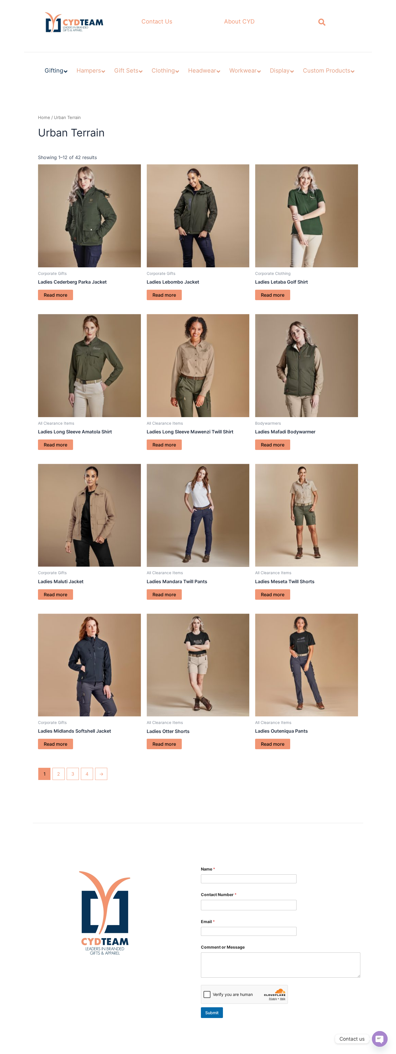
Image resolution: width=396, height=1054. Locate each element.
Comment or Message (223, 947)
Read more (55, 295)
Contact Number (219, 894)
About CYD (239, 21)
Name (208, 868)
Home (44, 117)
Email (208, 921)
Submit (212, 1012)
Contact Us (156, 21)
